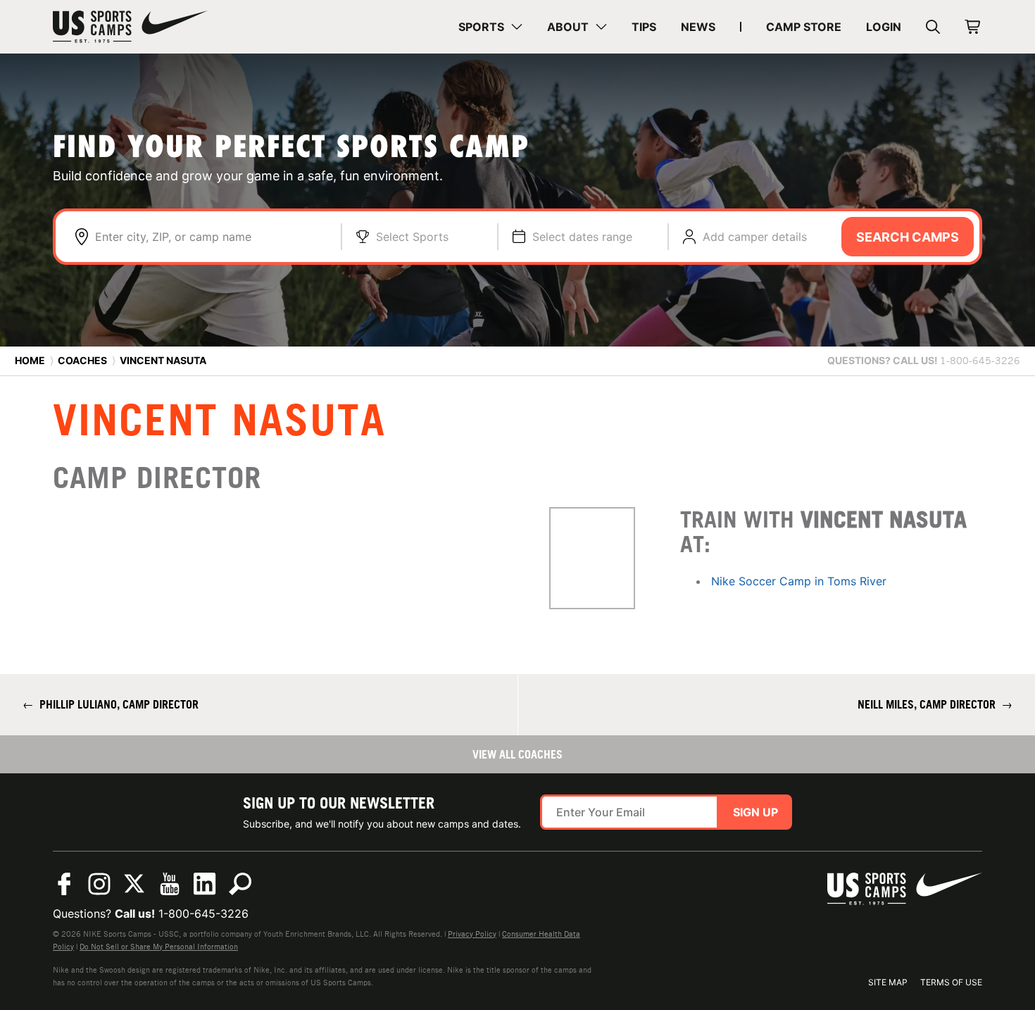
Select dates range (582, 237)
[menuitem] (490, 26)
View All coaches (517, 754)
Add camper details (755, 237)
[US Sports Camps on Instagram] (99, 884)
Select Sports (412, 237)
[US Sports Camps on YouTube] (169, 884)
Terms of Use (951, 982)
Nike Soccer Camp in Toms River (798, 581)
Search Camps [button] (907, 237)
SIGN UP (755, 812)
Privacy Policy (472, 934)
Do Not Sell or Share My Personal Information (159, 947)
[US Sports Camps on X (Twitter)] (134, 884)
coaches (82, 360)
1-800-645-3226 (203, 913)
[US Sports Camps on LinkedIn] (205, 884)
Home (30, 360)
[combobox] (211, 236)
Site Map (888, 982)
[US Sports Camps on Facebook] (64, 884)
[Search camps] (240, 884)
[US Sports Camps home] (130, 27)
